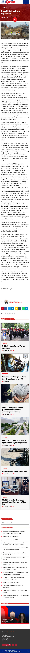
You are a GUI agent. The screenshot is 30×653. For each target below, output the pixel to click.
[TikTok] (6, 645)
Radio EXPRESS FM (11, 631)
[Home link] (8, 2)
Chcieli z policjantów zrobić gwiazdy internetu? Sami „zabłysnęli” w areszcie (12, 409)
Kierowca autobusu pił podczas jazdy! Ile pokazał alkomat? (14, 378)
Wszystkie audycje (6, 616)
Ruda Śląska (4, 7)
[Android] (16, 645)
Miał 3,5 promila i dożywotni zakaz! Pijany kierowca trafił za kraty (14, 502)
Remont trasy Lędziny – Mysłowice (11, 582)
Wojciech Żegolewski (13, 301)
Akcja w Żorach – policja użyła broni (11, 539)
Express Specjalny (7, 619)
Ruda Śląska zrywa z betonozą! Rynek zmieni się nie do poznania (14, 441)
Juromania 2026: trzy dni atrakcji (11, 536)
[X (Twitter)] (3, 645)
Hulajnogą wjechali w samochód (14, 471)
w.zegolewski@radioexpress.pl (15, 302)
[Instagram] (9, 645)
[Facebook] (13, 645)
